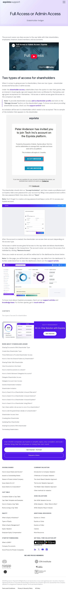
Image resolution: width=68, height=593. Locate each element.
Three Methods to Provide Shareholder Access (17, 355)
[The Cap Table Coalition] (50, 566)
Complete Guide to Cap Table (11, 497)
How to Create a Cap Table (10, 504)
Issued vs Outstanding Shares (11, 475)
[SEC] (17, 572)
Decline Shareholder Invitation (11, 385)
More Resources (39, 532)
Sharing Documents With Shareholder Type (16, 347)
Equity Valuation (7, 529)
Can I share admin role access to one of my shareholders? (21, 407)
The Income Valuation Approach (43, 483)
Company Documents (8, 546)
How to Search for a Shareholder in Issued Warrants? (19, 392)
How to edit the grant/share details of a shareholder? (19, 411)
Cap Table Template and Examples (12, 500)
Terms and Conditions (8, 588)
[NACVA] (17, 561)
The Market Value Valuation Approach (45, 487)
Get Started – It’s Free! (34, 450)
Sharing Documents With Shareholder (14, 426)
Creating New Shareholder (10, 418)
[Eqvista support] (11, 2)
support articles (49, 300)
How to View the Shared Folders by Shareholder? (18, 359)
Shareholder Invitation (9, 388)
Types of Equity (7, 521)
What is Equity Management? (11, 525)
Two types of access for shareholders (14, 315)
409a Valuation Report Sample (43, 508)
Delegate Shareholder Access (11, 377)
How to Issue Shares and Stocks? (12, 472)
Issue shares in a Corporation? (11, 487)
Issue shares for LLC (8, 483)
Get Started (50, 334)
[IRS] (50, 572)
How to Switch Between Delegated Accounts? (17, 373)
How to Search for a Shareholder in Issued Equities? (19, 400)
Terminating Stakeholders (10, 429)
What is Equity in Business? (10, 518)
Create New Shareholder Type (12, 351)
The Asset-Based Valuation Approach (45, 479)
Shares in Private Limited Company (12, 479)
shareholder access (17, 90)
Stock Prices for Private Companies (13, 550)
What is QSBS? (6, 542)
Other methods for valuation (42, 490)
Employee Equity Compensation (11, 532)
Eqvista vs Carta (39, 521)
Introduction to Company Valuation (44, 472)
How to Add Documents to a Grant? (13, 370)
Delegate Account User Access (12, 381)
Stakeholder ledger (35, 20)
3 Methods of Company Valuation (44, 475)
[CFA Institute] (50, 561)
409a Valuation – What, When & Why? (45, 504)
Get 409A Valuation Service (42, 500)
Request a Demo (34, 455)
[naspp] (17, 566)
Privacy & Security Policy (25, 588)
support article (35, 106)
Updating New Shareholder (10, 422)
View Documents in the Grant (11, 366)
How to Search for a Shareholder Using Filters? (17, 403)
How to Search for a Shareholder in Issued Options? (19, 396)
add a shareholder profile (41, 101)
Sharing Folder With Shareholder (12, 362)
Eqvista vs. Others (39, 518)
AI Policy (37, 588)
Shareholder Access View (10, 414)
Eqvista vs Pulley (39, 525)
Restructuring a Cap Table (10, 508)
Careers (36, 529)
